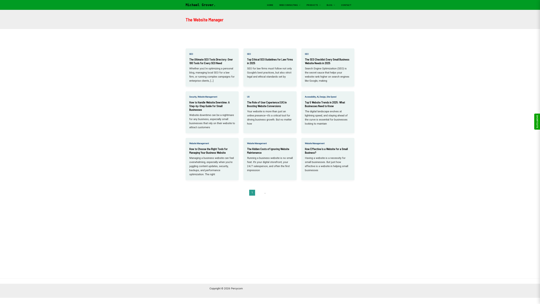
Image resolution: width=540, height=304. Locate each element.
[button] (299, 5)
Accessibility (310, 97)
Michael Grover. (201, 5)
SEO (191, 54)
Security (193, 97)
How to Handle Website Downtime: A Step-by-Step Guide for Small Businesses (209, 106)
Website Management (207, 97)
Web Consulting (288, 5)
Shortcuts (537, 121)
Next (346, 192)
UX (248, 97)
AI (318, 97)
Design (323, 97)
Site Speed (331, 97)
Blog (329, 5)
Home (270, 5)
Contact (346, 5)
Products (312, 5)
